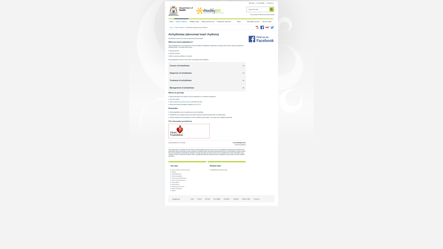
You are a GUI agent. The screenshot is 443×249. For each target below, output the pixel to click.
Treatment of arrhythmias (181, 80)
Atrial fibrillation (176, 174)
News (239, 21)
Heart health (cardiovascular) (181, 170)
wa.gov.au (176, 199)
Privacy (199, 199)
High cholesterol (177, 188)
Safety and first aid (207, 21)
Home (171, 21)
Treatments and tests (224, 21)
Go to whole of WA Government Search (262, 14)
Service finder (266, 21)
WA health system (253, 21)
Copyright (236, 199)
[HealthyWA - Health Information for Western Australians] (210, 14)
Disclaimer (227, 199)
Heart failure (175, 184)
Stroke (174, 190)
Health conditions (181, 21)
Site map (251, 3)
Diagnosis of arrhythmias (181, 73)
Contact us (270, 3)
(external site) (181, 102)
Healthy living (194, 21)
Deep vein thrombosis (178, 180)
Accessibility (260, 3)
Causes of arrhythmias (180, 66)
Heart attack (175, 182)
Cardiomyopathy (177, 176)
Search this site (253, 9)
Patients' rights (246, 199)
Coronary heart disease (179, 178)
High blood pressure (178, 186)
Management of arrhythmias (182, 88)
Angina (174, 172)
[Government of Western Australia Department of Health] (180, 15)
